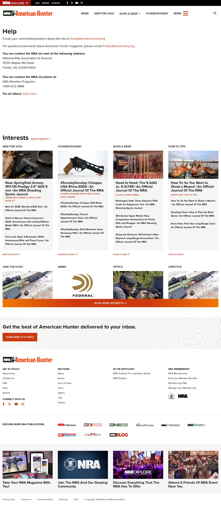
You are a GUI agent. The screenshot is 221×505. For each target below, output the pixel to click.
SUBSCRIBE (20, 337)
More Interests (39, 139)
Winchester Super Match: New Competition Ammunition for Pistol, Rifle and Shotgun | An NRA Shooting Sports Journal (136, 221)
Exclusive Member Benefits (182, 378)
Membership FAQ (177, 383)
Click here (29, 93)
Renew (45, 3)
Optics (118, 267)
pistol (31, 197)
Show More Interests (129, 303)
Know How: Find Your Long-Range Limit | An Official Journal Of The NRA (193, 225)
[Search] (215, 13)
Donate (56, 3)
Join (37, 3)
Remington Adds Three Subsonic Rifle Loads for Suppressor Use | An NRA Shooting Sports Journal (137, 204)
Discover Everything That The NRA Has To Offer (136, 484)
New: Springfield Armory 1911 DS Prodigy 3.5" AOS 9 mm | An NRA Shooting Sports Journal (26, 188)
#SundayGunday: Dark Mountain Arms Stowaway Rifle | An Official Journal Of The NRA (82, 233)
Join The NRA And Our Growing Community (83, 484)
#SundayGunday (70, 146)
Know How (176, 194)
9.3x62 (119, 194)
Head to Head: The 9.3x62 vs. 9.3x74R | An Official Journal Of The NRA (136, 186)
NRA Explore (120, 378)
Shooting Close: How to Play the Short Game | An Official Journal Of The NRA (192, 214)
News (85, 13)
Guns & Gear (128, 14)
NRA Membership (177, 373)
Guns (61, 388)
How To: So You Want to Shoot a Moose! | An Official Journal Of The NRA (192, 186)
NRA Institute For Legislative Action (132, 373)
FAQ (5, 383)
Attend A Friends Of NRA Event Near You (193, 484)
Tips (195, 194)
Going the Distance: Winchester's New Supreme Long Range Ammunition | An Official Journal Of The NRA (137, 238)
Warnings (63, 499)
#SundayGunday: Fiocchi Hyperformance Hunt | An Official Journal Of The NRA (78, 217)
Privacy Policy (9, 499)
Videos (61, 402)
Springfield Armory (16, 197)
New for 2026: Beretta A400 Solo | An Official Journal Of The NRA (26, 208)
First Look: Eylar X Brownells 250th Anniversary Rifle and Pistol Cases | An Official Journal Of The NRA (27, 240)
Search (6, 393)
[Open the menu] (185, 13)
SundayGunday (157, 13)
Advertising (9, 373)
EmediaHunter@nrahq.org (87, 38)
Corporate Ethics (45, 499)
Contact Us (8, 378)
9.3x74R (127, 194)
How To (188, 194)
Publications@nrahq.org (118, 46)
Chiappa (71, 196)
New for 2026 (104, 13)
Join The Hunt (13, 267)
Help (5, 388)
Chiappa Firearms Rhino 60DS (76, 193)
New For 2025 (12, 146)
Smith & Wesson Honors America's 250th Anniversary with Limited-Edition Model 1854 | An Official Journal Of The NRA (27, 223)
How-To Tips (177, 146)
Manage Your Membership (182, 388)
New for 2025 (10, 254)
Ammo (135, 194)
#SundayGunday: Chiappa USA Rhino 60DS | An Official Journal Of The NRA (82, 186)
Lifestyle (174, 267)
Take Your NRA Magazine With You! (26, 484)
